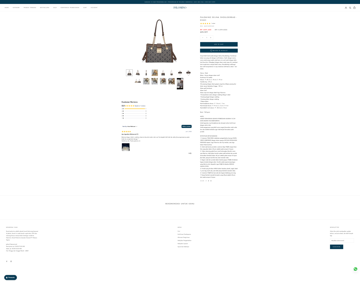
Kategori (16, 8)
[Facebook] (206, 180)
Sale (55, 8)
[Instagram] (11, 261)
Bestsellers (44, 8)
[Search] (350, 8)
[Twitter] (208, 180)
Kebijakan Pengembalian (184, 240)
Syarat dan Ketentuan (183, 247)
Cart (85, 8)
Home (7, 8)
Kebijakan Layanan (183, 243)
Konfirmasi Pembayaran (70, 8)
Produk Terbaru (30, 8)
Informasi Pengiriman (184, 237)
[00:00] (159, 42)
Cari (179, 231)
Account (94, 8)
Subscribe (336, 247)
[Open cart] (354, 8)
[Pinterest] (211, 180)
